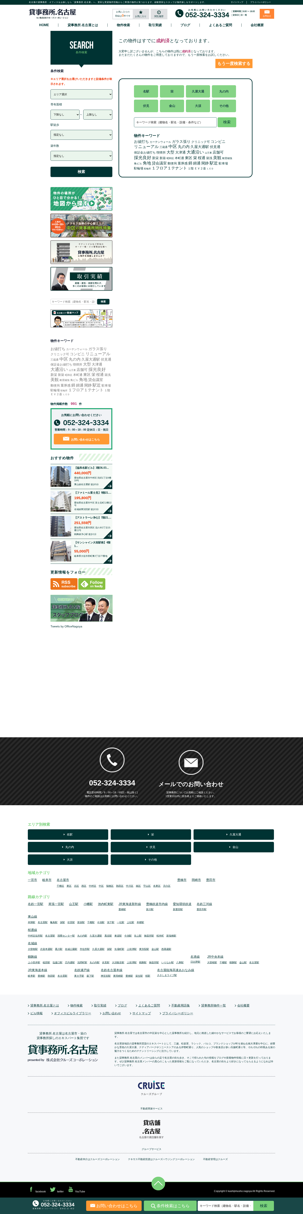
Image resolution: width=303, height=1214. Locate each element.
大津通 (180, 152)
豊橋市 (182, 880)
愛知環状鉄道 (182, 904)
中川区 (129, 885)
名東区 (157, 885)
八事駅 (180, 962)
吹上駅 (138, 935)
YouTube (80, 1191)
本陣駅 (31, 922)
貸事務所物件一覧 (213, 1005)
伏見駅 (71, 922)
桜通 (201, 158)
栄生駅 (139, 975)
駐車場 (223, 163)
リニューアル (146, 146)
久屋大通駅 (199, 147)
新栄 (155, 158)
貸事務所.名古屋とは (83, 25)
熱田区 (119, 885)
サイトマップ (237, 2)
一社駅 (120, 922)
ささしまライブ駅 (167, 975)
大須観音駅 (118, 962)
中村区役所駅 (35, 935)
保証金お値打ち (145, 152)
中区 (172, 146)
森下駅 (90, 975)
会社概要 (257, 25)
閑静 (205, 163)
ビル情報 (36, 1013)
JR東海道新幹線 (130, 904)
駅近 (214, 163)
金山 (172, 105)
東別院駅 (144, 949)
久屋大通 (198, 91)
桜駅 (147, 975)
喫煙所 (161, 152)
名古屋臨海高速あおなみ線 (175, 970)
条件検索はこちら (173, 1206)
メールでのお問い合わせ (191, 784)
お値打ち (141, 141)
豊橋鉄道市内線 (157, 904)
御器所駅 (149, 935)
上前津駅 (132, 949)
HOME (44, 25)
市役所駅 (85, 949)
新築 (163, 158)
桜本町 (160, 935)
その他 (224, 105)
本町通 (179, 158)
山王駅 (73, 904)
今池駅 (101, 922)
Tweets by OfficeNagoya (66, 626)
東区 (188, 158)
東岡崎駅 (118, 975)
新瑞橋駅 (171, 935)
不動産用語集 (180, 1005)
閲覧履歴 (158, 16)
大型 (170, 152)
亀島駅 (54, 922)
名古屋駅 (43, 922)
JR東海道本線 (37, 970)
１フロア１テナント (169, 168)
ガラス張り (181, 142)
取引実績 (155, 25)
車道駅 (118, 935)
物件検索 (123, 25)
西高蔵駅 (166, 949)
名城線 (32, 943)
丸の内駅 (82, 935)
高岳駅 (108, 935)
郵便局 (172, 163)
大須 (198, 105)
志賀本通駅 (46, 949)
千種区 (60, 885)
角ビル (138, 163)
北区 (76, 885)
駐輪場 (138, 168)
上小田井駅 (34, 962)
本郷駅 (140, 922)
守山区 (147, 885)
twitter (60, 1191)
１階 (191, 168)
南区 (138, 885)
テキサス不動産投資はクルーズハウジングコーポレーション (161, 1159)
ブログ (185, 25)
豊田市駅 (202, 909)
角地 (147, 163)
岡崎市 (196, 880)
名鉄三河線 (204, 904)
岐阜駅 (31, 975)
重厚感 (183, 163)
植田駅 (46, 962)
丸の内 (224, 91)
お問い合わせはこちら (85, 439)
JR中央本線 (215, 956)
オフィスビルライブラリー (72, 1013)
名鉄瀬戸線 (82, 970)
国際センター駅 (66, 935)
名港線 (195, 956)
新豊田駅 (178, 909)
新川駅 (150, 909)
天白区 (166, 885)
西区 (83, 885)
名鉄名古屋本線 (111, 970)
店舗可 (218, 152)
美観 (217, 157)
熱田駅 (51, 975)
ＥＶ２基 (200, 168)
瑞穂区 (110, 885)
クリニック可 (200, 141)
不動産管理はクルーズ (215, 1159)
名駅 (146, 91)
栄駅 (62, 922)
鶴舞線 (32, 956)
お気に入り (140, 16)
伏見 (146, 105)
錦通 (197, 163)
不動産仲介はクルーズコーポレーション (97, 1159)
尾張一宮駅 (56, 904)
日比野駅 (195, 961)
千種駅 (91, 922)
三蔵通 (164, 147)
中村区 (92, 885)
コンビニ (218, 141)
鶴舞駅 (143, 962)
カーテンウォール (160, 141)
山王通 (208, 152)
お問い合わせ (111, 1013)
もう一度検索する (233, 63)
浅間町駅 (82, 962)
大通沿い (195, 152)
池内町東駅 (105, 904)
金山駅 (155, 949)
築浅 (209, 158)
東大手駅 (79, 975)
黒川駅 (58, 949)
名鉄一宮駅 (35, 904)
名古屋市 (63, 880)
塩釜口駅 (57, 962)
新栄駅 (81, 922)
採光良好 (142, 157)
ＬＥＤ (210, 168)
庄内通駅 (70, 962)
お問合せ (267, 16)
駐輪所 (147, 168)
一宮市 (32, 880)
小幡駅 (88, 904)
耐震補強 (227, 158)
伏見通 (215, 147)
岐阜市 (47, 880)
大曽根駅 (33, 949)
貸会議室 (159, 163)
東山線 (32, 916)
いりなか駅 (167, 962)
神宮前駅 (106, 975)
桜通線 (32, 930)
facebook (40, 1191)
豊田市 (210, 880)
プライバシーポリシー (260, 2)
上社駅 (130, 922)
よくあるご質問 (220, 25)
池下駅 (110, 922)
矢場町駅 (119, 949)
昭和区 (170, 158)
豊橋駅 (122, 909)
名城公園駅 (71, 949)
